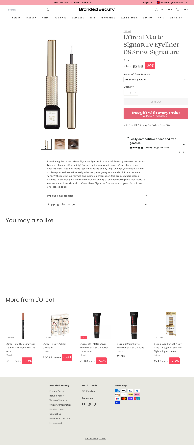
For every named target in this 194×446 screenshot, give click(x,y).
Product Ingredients (60, 196)
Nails (45, 18)
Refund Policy (56, 395)
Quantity (129, 86)
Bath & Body (129, 18)
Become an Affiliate (59, 418)
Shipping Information (60, 404)
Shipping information (61, 204)
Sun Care (60, 18)
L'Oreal (127, 31)
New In (16, 18)
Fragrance (108, 18)
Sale (161, 18)
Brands (148, 18)
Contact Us (55, 414)
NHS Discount (56, 409)
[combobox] (28, 10)
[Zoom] (60, 82)
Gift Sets (176, 18)
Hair (92, 18)
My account (55, 423)
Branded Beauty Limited (95, 438)
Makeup (31, 18)
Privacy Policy (56, 391)
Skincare (78, 18)
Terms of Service (58, 400)
